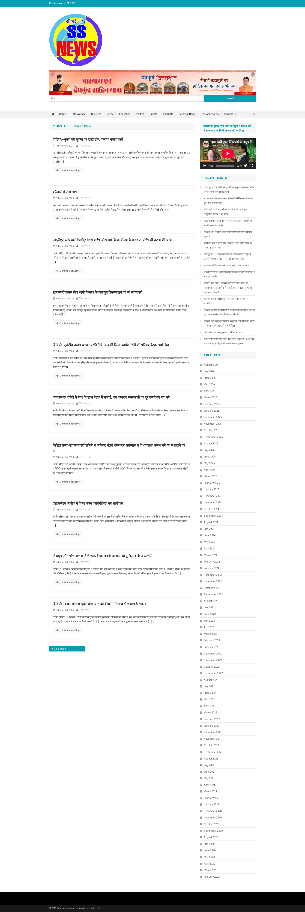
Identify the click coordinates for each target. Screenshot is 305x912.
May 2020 (209, 857)
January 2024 (211, 568)
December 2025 (213, 417)
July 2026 (209, 371)
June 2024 (210, 535)
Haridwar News (187, 114)
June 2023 (210, 614)
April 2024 (209, 548)
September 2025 (213, 437)
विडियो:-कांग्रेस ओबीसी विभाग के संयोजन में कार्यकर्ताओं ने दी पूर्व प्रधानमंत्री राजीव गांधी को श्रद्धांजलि (229, 312)
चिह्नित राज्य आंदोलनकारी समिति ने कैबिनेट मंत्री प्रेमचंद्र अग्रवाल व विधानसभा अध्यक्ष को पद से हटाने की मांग (119, 448)
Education (124, 114)
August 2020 (211, 837)
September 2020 (213, 830)
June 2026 (210, 377)
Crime (110, 114)
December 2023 (213, 574)
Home (62, 114)
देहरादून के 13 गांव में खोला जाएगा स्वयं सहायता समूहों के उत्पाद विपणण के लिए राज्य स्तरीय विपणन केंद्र (227, 256)
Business (96, 114)
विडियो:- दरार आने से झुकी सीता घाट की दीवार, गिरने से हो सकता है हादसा (99, 604)
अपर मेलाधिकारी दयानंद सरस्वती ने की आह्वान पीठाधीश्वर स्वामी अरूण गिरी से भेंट (228, 223)
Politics (140, 114)
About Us (168, 114)
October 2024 (211, 509)
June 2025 (210, 456)
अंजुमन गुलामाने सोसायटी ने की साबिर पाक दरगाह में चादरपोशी (225, 301)
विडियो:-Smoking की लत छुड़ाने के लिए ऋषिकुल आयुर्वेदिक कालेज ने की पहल (225, 212)
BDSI (98, 908)
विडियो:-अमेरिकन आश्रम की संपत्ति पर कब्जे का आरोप (227, 265)
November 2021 (213, 738)
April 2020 (209, 863)
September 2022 (213, 673)
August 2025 (211, 443)
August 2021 (211, 758)
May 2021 (209, 778)
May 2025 (209, 463)
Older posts (60, 648)
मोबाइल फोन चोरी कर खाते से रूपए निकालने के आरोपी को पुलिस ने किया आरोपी (102, 556)
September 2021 (213, 752)
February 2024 (212, 561)
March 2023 (210, 633)
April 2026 (209, 391)
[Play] (204, 166)
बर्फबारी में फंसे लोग (65, 192)
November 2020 (213, 817)
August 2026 (211, 364)
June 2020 (210, 850)
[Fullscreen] (251, 166)
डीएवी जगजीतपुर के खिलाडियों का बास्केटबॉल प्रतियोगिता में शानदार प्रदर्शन (229, 274)
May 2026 (209, 384)
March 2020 (210, 870)
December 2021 (213, 732)
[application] (228, 153)
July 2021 (209, 765)
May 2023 (209, 620)
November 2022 (213, 660)
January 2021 (211, 804)
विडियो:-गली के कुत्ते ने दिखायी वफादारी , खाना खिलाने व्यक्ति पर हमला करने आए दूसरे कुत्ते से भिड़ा (229, 323)
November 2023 (213, 581)
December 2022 (213, 653)
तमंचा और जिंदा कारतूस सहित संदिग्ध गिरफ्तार (223, 332)
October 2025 (211, 430)
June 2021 (210, 771)
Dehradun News (210, 114)
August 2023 (211, 601)
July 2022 (209, 686)
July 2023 (209, 607)
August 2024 (211, 522)
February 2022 (212, 719)
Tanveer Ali (85, 145)
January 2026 (211, 410)
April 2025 (209, 469)
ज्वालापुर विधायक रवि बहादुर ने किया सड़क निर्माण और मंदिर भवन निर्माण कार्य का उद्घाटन (229, 189)
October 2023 (211, 588)
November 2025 (213, 423)
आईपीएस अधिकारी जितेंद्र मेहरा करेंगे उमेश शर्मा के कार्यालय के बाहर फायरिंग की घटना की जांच (112, 240)
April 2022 (209, 706)
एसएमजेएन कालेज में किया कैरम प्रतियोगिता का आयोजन (88, 504)
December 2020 (213, 811)
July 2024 (209, 528)
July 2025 (209, 450)
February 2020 (212, 876)
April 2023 (209, 627)
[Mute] (245, 166)
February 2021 (212, 798)
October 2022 (211, 666)
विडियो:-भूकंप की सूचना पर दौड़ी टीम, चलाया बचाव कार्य (88, 140)
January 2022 (211, 725)
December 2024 (213, 496)
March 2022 (210, 712)
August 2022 (211, 679)
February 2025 (212, 483)
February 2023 (212, 640)
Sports (153, 114)
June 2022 (210, 693)
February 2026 (212, 404)
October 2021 (211, 745)
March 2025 (210, 476)
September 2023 (213, 594)
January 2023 (211, 647)
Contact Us (230, 114)
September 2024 (213, 515)
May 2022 (209, 699)
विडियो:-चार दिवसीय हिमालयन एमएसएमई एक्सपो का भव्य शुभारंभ (228, 234)
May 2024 (209, 542)
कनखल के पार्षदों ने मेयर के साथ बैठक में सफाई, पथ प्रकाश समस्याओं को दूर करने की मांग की (111, 397)
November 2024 (213, 502)
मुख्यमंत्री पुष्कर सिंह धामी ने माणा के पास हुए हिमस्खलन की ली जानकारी (97, 292)
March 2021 (210, 791)
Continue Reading (70, 170)
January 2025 (211, 489)
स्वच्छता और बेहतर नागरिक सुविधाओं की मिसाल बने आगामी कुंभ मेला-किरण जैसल (228, 200)
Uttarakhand (79, 114)
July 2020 (209, 843)
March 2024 (210, 555)
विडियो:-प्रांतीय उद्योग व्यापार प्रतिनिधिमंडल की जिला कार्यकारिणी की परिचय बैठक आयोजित (111, 345)
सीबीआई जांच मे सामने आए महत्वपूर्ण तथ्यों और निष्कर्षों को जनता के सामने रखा (228, 245)
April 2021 (209, 785)
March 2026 (210, 397)
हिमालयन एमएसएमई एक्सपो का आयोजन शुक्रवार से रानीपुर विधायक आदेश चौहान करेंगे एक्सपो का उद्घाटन (229, 341)
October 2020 (211, 824)
